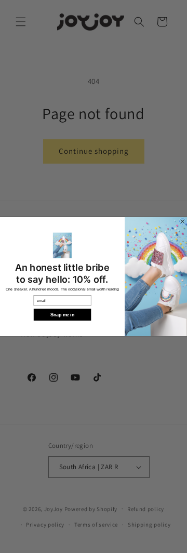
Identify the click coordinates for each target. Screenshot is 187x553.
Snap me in (62, 314)
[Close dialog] (183, 222)
